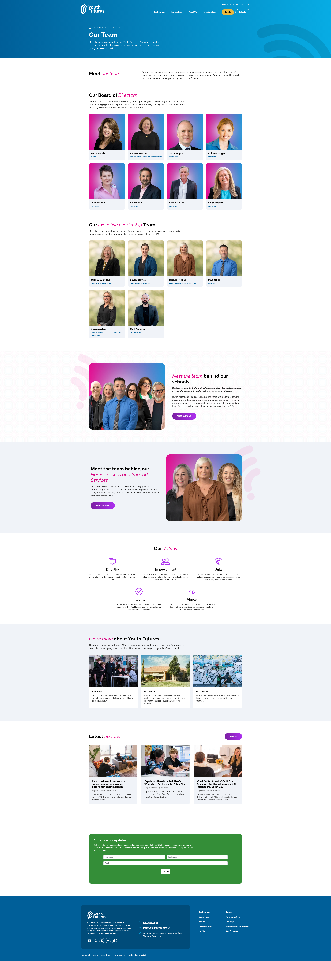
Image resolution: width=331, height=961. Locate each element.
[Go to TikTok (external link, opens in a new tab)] (114, 940)
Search (225, 4)
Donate (228, 12)
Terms (113, 955)
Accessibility (105, 955)
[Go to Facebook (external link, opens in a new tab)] (89, 940)
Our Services (159, 12)
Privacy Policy (122, 955)
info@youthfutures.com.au (156, 928)
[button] (107, 137)
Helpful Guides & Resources (237, 926)
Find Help (229, 922)
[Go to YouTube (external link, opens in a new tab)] (108, 940)
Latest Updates (209, 12)
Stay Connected (232, 931)
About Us (193, 12)
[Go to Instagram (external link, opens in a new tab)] (95, 940)
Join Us (235, 4)
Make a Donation (232, 917)
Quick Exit (243, 12)
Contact (247, 4)
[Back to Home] (92, 8)
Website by (137, 955)
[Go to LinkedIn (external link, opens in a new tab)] (101, 940)
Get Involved (176, 12)
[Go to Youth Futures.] (90, 27)
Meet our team (184, 416)
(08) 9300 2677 (150, 922)
